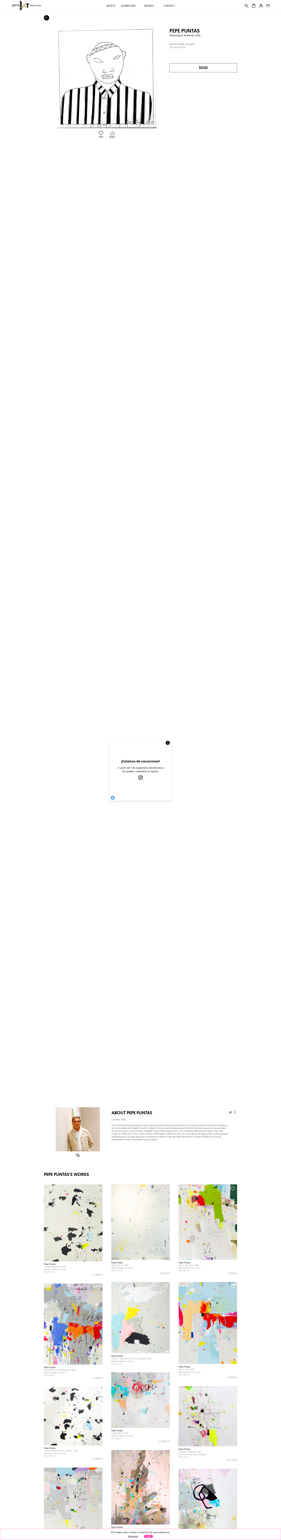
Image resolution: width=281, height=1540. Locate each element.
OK (148, 1536)
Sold (203, 67)
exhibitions (128, 5)
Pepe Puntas (184, 30)
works (148, 5)
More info (133, 1536)
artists (110, 5)
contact (169, 5)
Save (100, 136)
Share (112, 136)
